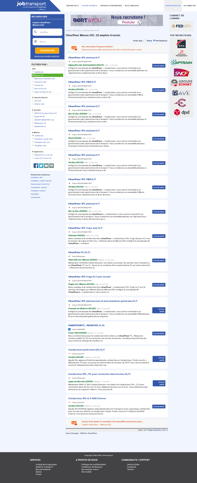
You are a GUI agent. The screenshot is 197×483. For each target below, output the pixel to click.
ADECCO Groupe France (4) (45, 113)
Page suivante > (155, 430)
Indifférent (39, 72)
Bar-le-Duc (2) (40, 89)
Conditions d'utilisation (91, 467)
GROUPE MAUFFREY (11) (44, 120)
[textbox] (47, 32)
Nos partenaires (43, 469)
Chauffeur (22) (40, 146)
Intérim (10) (39, 104)
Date (149, 40)
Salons (39, 472)
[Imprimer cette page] (51, 165)
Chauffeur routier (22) (43, 139)
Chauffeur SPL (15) (42, 142)
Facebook (131, 467)
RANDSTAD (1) (40, 126)
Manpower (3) (40, 123)
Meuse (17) (39, 75)
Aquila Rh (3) (39, 117)
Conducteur (36, 197)
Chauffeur (35, 194)
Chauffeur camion (38, 191)
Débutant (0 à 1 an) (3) (43, 155)
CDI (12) (37, 101)
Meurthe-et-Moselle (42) (45, 79)
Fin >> (165, 430)
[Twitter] (41, 165)
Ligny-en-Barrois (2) (43, 92)
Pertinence (161, 40)
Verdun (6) (39, 85)
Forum (39, 474)
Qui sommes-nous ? (90, 469)
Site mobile (86, 472)
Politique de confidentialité (93, 464)
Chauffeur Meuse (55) (91, 30)
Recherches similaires (40, 175)
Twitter (130, 469)
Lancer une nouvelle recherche (46, 56)
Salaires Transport (44, 467)
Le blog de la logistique (46, 464)
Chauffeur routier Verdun (41, 181)
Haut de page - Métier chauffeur (81, 433)
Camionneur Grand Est (40, 184)
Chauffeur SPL (37, 177)
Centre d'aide (133, 464)
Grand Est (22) (40, 82)
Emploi (68, 30)
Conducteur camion (39, 187)
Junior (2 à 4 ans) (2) (42, 158)
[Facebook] (36, 165)
